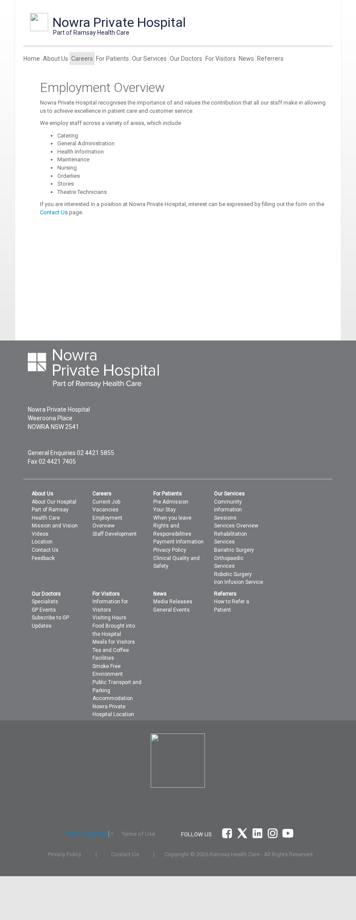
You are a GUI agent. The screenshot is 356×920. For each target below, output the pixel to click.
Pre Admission (170, 502)
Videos (40, 534)
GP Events (44, 610)
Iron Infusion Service (238, 582)
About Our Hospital (54, 502)
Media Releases (172, 602)
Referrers (270, 58)
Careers (82, 58)
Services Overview (236, 526)
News (246, 58)
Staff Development (114, 534)
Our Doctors (186, 58)
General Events (171, 610)
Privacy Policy (169, 550)
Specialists (45, 602)
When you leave (172, 518)
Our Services (149, 58)
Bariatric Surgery (234, 550)
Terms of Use (138, 834)
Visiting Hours (109, 618)
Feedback (43, 558)
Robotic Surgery (233, 574)
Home (31, 58)
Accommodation (112, 698)
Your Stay (164, 510)
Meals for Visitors (113, 642)
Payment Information (178, 542)
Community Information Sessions (228, 510)
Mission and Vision (55, 526)
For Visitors (220, 58)
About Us (55, 58)
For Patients (112, 58)
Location (42, 542)
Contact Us (54, 212)
